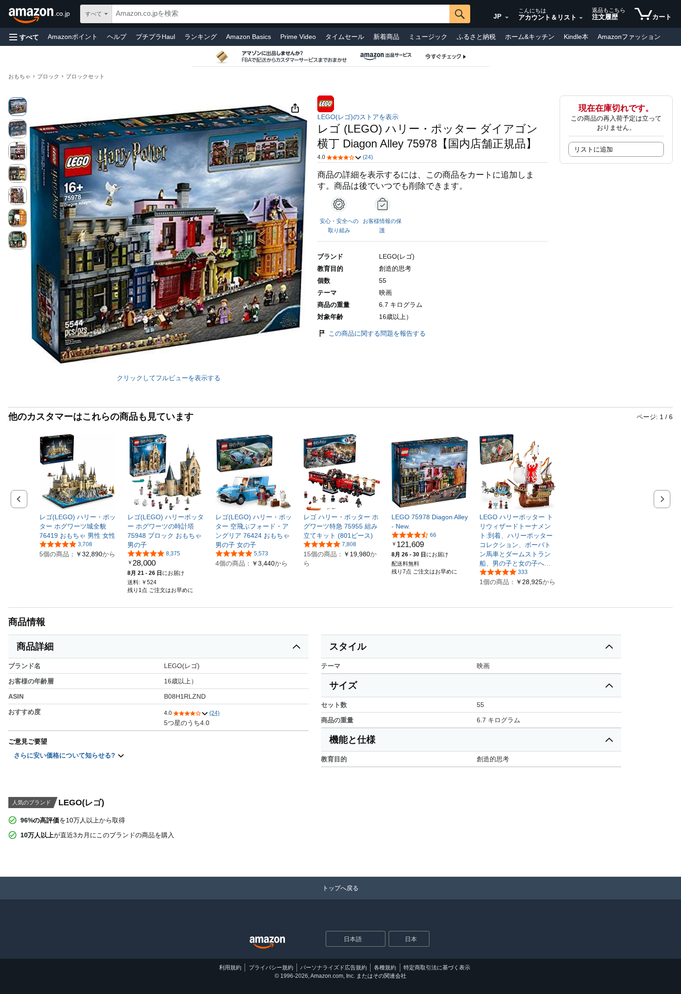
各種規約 (385, 967)
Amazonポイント (73, 36)
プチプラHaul (155, 36)
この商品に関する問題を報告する (377, 333)
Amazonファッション (629, 36)
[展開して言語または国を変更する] (507, 18)
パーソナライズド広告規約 (333, 967)
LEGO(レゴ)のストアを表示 (357, 117)
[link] (77, 526)
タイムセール (344, 36)
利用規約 (230, 967)
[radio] (17, 106)
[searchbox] (280, 14)
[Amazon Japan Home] (267, 942)
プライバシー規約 (271, 967)
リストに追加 (593, 149)
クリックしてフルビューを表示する (169, 378)
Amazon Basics (248, 36)
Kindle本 (576, 36)
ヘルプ (116, 36)
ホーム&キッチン (530, 36)
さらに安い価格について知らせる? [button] (65, 755)
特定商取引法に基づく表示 (437, 967)
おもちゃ (19, 76)
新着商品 (386, 36)
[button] (24, 37)
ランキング (200, 36)
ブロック (48, 76)
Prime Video (298, 36)
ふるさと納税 (476, 36)
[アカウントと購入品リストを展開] (581, 18)
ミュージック (428, 36)
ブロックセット (85, 76)
